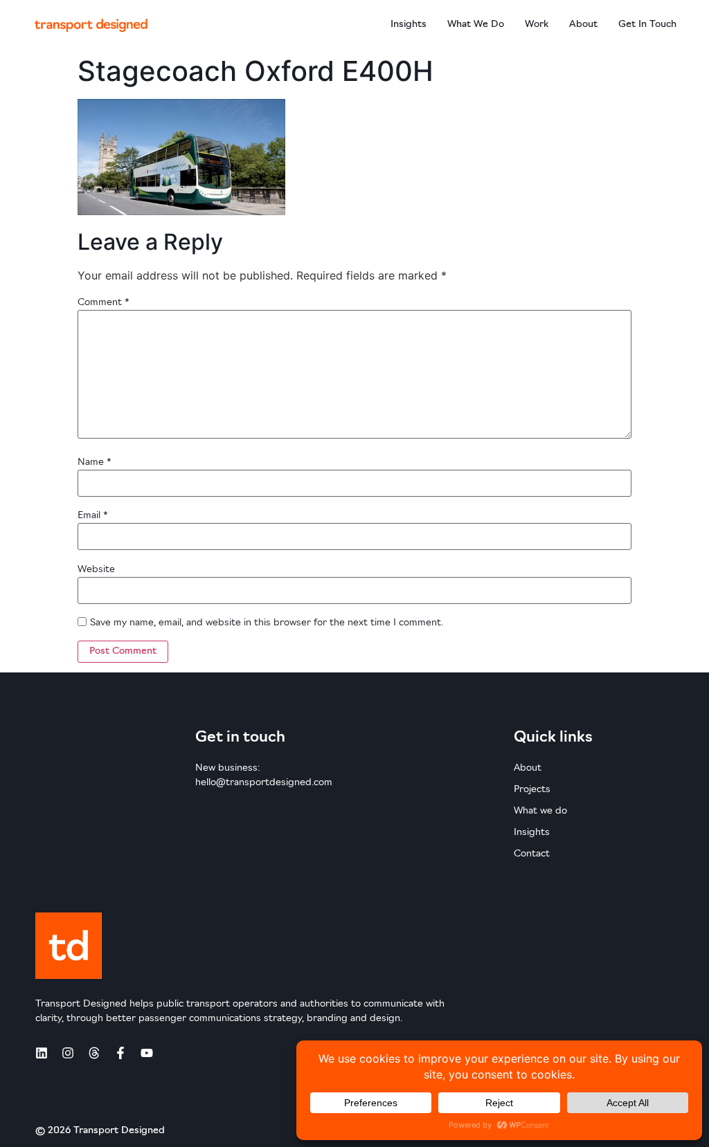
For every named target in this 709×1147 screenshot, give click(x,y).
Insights (409, 24)
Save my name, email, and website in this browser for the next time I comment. (266, 623)
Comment (103, 302)
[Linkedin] (41, 1053)
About (583, 24)
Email (93, 516)
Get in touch (647, 24)
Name (94, 462)
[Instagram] (68, 1053)
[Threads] (94, 1053)
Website (96, 570)
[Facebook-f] (120, 1053)
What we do (475, 24)
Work (536, 24)
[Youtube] (147, 1053)
